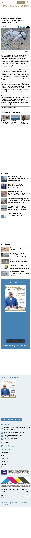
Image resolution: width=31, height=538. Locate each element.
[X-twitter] (6, 436)
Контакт (3, 452)
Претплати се (5, 442)
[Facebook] (2, 436)
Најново (6, 237)
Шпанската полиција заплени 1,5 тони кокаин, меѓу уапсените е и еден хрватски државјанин (18, 248)
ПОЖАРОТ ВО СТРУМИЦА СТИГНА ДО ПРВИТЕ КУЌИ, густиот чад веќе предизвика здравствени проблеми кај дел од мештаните (20, 192)
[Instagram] (9, 436)
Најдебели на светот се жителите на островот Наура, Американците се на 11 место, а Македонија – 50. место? (20, 261)
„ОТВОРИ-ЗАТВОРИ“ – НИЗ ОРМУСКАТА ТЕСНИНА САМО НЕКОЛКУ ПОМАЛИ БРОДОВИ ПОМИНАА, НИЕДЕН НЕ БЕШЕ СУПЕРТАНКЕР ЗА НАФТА (19, 199)
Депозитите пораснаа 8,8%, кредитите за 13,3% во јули (18, 205)
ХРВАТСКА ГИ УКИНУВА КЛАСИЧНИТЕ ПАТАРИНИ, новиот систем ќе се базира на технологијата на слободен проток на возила (20, 173)
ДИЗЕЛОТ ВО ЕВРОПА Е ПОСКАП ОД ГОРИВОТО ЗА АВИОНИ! (19, 266)
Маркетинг (4, 447)
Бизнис (3, 26)
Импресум (4, 449)
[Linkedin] (13, 436)
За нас (3, 444)
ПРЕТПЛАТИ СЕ (15, 275)
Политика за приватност (8, 485)
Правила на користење (9, 454)
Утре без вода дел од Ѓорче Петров (20, 241)
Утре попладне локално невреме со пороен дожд (19, 253)
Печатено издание (11, 369)
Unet (29, 482)
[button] (28, 2)
